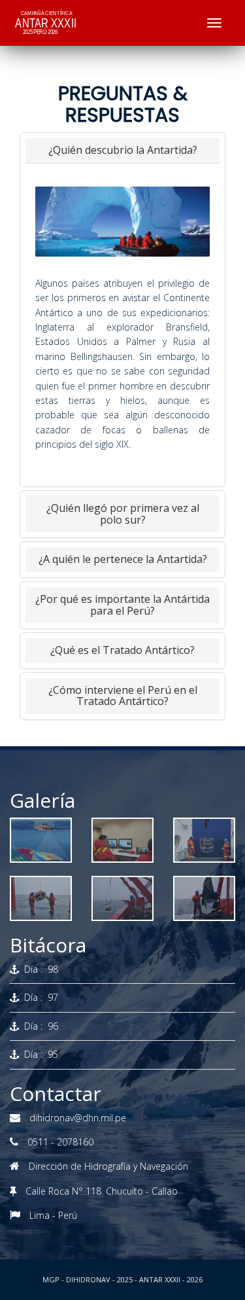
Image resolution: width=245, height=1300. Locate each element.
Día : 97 (38, 997)
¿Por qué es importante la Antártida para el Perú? (122, 605)
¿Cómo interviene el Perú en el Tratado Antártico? (122, 696)
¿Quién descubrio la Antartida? (122, 150)
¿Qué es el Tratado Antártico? (122, 650)
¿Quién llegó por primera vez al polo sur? (122, 514)
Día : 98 (38, 969)
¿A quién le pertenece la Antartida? (123, 559)
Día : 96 (38, 1026)
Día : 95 (38, 1054)
